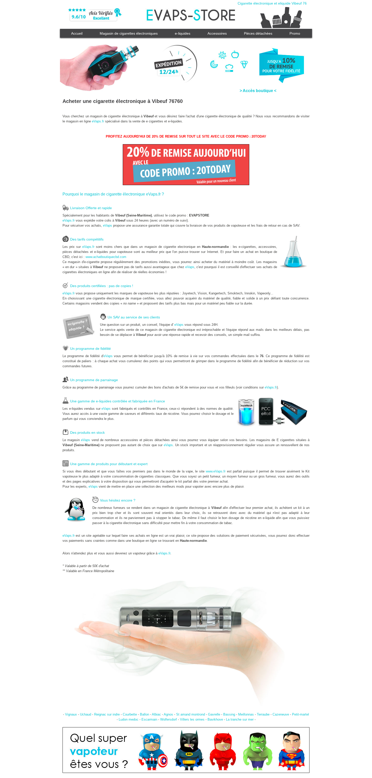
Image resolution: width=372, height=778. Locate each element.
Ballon (144, 714)
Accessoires (217, 33)
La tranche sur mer (240, 719)
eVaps (107, 225)
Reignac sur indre (107, 714)
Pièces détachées (258, 33)
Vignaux (71, 714)
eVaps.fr (98, 121)
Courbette (130, 714)
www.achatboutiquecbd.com (106, 257)
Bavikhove (215, 719)
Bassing (229, 714)
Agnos (168, 714)
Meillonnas (246, 714)
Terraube (263, 714)
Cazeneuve (281, 714)
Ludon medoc (128, 719)
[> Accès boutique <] (186, 60)
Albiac (156, 714)
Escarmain (149, 719)
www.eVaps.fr (215, 471)
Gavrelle (214, 714)
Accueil (76, 33)
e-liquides (182, 33)
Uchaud (85, 714)
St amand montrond (190, 714)
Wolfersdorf (168, 719)
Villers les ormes (192, 719)
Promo (295, 33)
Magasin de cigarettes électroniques (129, 33)
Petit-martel (300, 714)
